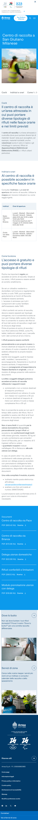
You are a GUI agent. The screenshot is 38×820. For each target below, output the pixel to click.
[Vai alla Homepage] (8, 18)
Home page (5, 772)
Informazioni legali (8, 776)
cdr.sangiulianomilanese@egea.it (18, 484)
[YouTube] (15, 805)
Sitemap (4, 794)
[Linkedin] (6, 805)
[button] (30, 18)
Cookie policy (6, 785)
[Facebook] (2, 805)
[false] (24, 11)
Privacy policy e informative (11, 781)
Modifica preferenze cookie (11, 799)
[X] (10, 805)
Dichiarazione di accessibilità (11, 790)
